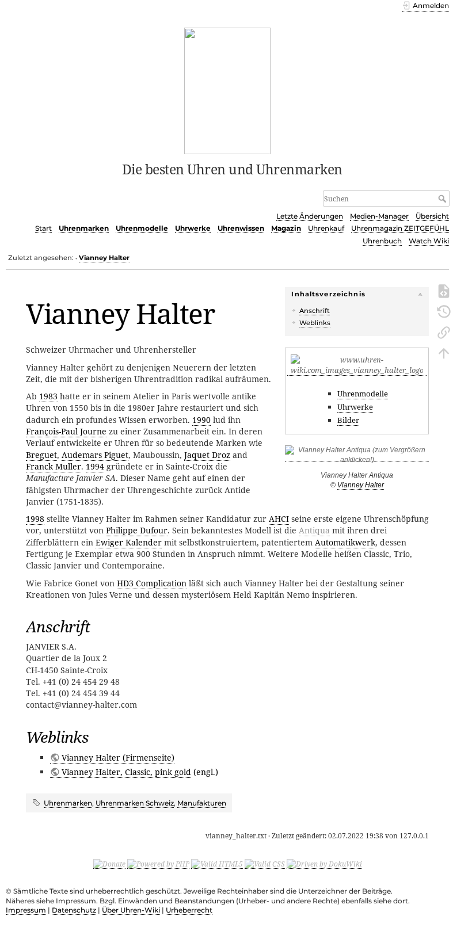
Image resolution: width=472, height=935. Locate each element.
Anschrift (314, 311)
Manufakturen (201, 803)
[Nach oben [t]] (444, 352)
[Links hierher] (444, 331)
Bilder (348, 420)
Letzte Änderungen (309, 216)
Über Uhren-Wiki (131, 910)
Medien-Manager (379, 216)
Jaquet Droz (207, 454)
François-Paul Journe (66, 431)
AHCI (279, 518)
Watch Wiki (429, 240)
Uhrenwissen (241, 228)
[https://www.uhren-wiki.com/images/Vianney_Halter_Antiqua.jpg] (357, 457)
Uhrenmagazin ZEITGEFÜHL (400, 228)
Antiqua (314, 530)
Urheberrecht (189, 910)
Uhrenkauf (326, 228)
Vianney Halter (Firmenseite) (118, 757)
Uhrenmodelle (142, 228)
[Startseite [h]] (227, 90)
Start (43, 228)
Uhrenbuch (382, 240)
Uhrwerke (193, 228)
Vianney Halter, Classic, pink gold (126, 771)
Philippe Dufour (137, 530)
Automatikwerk (345, 542)
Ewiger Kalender (129, 542)
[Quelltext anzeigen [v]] (444, 290)
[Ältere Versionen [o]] (444, 310)
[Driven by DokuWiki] (324, 863)
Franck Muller (53, 466)
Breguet (41, 454)
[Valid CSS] (265, 863)
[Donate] (109, 863)
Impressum (26, 910)
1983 (48, 396)
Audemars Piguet (95, 454)
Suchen (443, 198)
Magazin (286, 228)
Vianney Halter (104, 258)
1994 (95, 466)
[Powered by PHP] (158, 863)
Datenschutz (74, 910)
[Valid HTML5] (217, 863)
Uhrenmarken (84, 228)
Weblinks (314, 323)
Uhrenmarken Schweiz (135, 803)
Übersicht (432, 216)
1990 (201, 419)
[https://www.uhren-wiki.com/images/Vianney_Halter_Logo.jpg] (357, 370)
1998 (35, 518)
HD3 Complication (151, 583)
